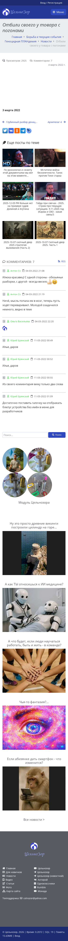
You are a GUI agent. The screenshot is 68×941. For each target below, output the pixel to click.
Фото (9, 887)
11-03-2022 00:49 (43, 340)
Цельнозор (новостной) (50, 875)
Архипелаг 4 (55, 122)
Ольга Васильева (20, 321)
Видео (9, 879)
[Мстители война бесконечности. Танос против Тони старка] (50, 158)
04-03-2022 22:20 (44, 321)
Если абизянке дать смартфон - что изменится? (34, 761)
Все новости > (34, 819)
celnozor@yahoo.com (35, 898)
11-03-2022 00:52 (43, 359)
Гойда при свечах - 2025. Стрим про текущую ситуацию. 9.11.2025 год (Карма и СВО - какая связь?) (50, 209)
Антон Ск (15, 270)
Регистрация (55, 2)
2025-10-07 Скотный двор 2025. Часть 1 (50, 243)
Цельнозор (44, 868)
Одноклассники (46, 883)
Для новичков (14, 872)
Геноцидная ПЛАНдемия (20, 41)
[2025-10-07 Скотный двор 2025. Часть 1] (50, 230)
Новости (46, 41)
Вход (43, 2)
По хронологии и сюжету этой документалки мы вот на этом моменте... (18, 172)
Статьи (10, 883)
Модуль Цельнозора (34, 502)
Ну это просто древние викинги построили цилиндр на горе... (34, 525)
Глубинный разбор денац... (21, 122)
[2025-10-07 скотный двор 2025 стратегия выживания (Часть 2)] (17, 230)
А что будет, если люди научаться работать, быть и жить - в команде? (34, 643)
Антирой (43, 879)
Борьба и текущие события (43, 37)
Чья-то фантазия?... (34, 702)
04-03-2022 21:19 (35, 294)
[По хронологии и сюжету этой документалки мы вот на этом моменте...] (17, 158)
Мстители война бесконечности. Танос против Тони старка (50, 172)
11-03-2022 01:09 (43, 396)
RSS (63, 261)
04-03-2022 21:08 (35, 270)
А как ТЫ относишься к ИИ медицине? (34, 584)
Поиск (58, 434)
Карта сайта (13, 891)
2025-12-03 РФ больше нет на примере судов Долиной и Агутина (18, 206)
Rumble (41, 887)
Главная (17, 37)
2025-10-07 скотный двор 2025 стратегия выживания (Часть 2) (18, 245)
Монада (42, 891)
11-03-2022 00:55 (43, 377)
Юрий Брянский (19, 340)
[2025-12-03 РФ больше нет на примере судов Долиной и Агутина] (17, 191)
